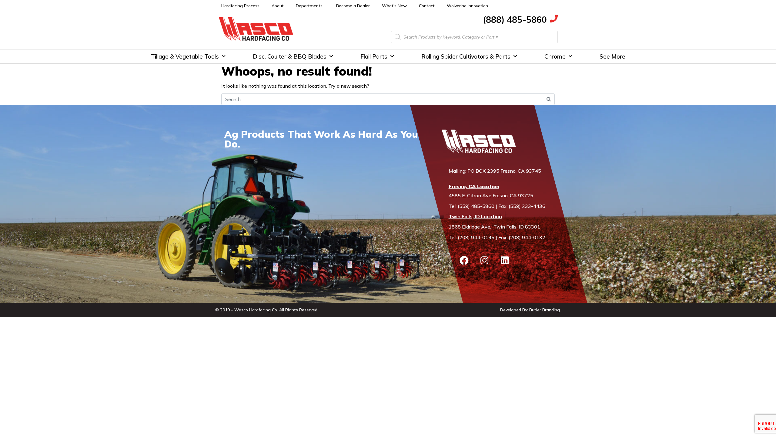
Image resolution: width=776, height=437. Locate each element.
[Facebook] (464, 260)
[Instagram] (484, 260)
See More (612, 56)
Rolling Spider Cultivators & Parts (465, 56)
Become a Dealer (353, 5)
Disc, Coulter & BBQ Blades (289, 56)
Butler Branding (544, 310)
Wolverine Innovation (467, 5)
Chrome (555, 56)
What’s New (394, 5)
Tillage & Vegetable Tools (185, 56)
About (278, 5)
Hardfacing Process (240, 5)
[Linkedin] (504, 260)
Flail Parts (373, 56)
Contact (427, 5)
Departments (309, 5)
